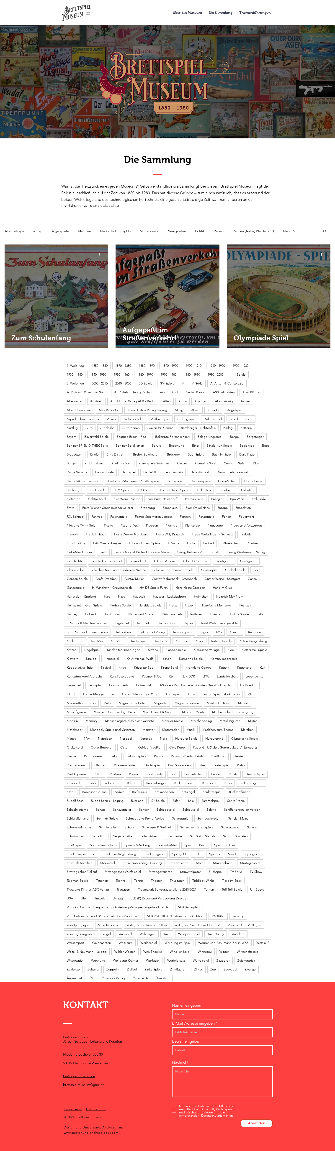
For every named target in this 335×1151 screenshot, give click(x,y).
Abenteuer (74, 401)
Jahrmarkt (144, 623)
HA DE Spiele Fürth (154, 588)
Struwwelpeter (190, 872)
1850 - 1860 (100, 366)
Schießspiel (191, 809)
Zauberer (223, 960)
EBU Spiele (98, 490)
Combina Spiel (205, 463)
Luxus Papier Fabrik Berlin (221, 694)
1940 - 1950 (98, 374)
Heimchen (201, 596)
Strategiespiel (250, 863)
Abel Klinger (251, 392)
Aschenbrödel (133, 419)
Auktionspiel (213, 419)
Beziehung (176, 445)
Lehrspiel (94, 685)
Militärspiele (149, 231)
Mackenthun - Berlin (81, 703)
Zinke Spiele (153, 969)
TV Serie (236, 872)
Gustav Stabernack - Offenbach (174, 579)
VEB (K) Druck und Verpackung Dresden (159, 898)
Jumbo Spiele (182, 632)
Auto (89, 428)
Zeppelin (112, 969)
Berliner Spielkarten (130, 445)
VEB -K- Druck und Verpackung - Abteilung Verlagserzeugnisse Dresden (118, 907)
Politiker (115, 774)
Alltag (37, 231)
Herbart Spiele (120, 605)
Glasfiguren (248, 561)
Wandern (238, 934)
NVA (87, 738)
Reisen (219, 231)
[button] (324, 231)
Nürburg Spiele (186, 738)
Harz (107, 596)
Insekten (216, 614)
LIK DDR (189, 676)
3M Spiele (167, 383)
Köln (172, 676)
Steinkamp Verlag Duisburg (142, 863)
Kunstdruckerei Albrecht (84, 676)
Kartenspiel (139, 641)
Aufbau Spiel (160, 419)
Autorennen (131, 428)
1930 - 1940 (74, 374)
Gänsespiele (75, 588)
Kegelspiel (91, 650)
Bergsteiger (255, 437)
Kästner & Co (151, 676)
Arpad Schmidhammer (83, 419)
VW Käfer (218, 916)
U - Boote (257, 889)
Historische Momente (216, 605)
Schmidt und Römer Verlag (145, 818)
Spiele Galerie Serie (81, 854)
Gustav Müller (134, 579)
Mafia (107, 703)
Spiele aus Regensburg (119, 854)
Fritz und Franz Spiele (144, 543)
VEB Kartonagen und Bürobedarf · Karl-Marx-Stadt (103, 916)
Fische (108, 525)
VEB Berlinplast (189, 907)
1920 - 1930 (240, 366)
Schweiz (252, 827)
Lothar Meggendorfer (98, 694)
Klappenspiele (175, 650)
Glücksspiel (209, 570)
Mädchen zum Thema (217, 730)
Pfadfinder (218, 756)
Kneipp (91, 659)
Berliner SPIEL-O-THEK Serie (87, 445)
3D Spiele (145, 383)
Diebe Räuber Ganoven (83, 481)
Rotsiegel (188, 792)
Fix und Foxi (129, 525)
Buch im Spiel (222, 454)
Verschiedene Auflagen (244, 925)
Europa (222, 508)
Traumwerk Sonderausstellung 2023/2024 (167, 889)
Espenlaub (170, 508)
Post (173, 774)
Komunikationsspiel (224, 659)
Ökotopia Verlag (113, 978)
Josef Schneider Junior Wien (87, 632)
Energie (216, 499)
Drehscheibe (253, 481)
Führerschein (231, 543)
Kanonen (254, 632)
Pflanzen (100, 765)
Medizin (72, 721)
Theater (156, 881)
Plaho (241, 765)
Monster (149, 730)
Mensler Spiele (172, 721)
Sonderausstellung (103, 845)
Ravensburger (156, 783)
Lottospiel (173, 694)
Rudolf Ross (75, 801)
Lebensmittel (254, 676)
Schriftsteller (108, 827)
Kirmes (153, 650)
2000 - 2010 (100, 383)
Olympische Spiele (244, 738)
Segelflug (99, 836)
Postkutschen (194, 774)
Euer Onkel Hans (198, 508)
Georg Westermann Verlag (246, 552)
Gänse (252, 579)
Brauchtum (74, 454)
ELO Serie (145, 490)
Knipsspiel (111, 659)
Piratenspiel (221, 765)
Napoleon (105, 738)
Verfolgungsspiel (78, 925)
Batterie (246, 428)
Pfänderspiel (151, 765)
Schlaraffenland (78, 818)
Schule (129, 827)
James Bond (167, 623)
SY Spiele (158, 801)
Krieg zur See (143, 667)
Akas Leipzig (224, 401)
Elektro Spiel (97, 499)
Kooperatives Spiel (80, 667)
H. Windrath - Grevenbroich (112, 588)
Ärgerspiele (60, 231)
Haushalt (139, 596)
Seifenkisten (148, 836)
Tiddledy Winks (203, 881)
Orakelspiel (75, 747)
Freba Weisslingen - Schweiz (212, 534)
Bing (195, 445)
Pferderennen (77, 765)
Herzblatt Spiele (150, 605)
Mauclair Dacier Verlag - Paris (114, 712)
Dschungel (74, 490)
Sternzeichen (179, 863)
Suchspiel (215, 872)
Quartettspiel (255, 774)
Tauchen (102, 881)
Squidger (250, 854)
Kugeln (224, 667)
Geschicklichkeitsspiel (106, 561)
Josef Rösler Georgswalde (219, 623)
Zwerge (250, 969)
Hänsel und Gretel (141, 614)
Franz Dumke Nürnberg (131, 534)
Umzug (118, 898)
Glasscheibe (75, 570)
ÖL (92, 978)
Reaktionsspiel (184, 783)
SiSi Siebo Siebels (202, 836)
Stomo (200, 863)
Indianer (196, 614)
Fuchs (191, 543)
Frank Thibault (96, 534)
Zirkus (198, 969)
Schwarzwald (230, 827)
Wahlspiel (125, 934)
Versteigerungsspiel (81, 934)
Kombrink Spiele (191, 659)
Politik (200, 231)
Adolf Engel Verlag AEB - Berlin (132, 401)
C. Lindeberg (94, 463)
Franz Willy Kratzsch (170, 534)
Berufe (156, 445)
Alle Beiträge (14, 231)
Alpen (195, 410)
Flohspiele (192, 525)
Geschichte (75, 561)
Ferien (226, 516)
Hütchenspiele (172, 614)
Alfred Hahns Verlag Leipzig (147, 410)
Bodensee (247, 445)
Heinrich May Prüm (229, 596)
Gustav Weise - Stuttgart (222, 579)
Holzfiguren (112, 614)
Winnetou (205, 952)
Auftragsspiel (186, 419)
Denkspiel (128, 472)
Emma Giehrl (194, 499)
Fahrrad (97, 516)
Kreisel (106, 667)
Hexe (189, 605)
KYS (219, 632)
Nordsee (146, 738)
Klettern (72, 659)
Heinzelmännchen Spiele (84, 605)
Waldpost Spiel (189, 934)
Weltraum (126, 943)
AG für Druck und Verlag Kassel (182, 392)
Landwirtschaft (227, 676)
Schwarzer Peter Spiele (196, 827)
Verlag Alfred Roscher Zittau (147, 925)
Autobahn (107, 428)
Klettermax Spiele (254, 650)
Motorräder (170, 730)
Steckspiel (107, 863)
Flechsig (172, 525)
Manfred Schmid (218, 703)
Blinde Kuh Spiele (219, 445)
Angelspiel (234, 410)
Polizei (133, 774)
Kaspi (200, 641)
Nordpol (126, 738)
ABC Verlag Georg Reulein (133, 392)
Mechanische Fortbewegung (232, 712)
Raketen (133, 783)
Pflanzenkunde (124, 765)
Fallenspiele (118, 516)
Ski (225, 836)
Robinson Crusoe (94, 792)
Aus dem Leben (241, 419)
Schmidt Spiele (107, 818)
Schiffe (211, 809)
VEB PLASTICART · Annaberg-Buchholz (175, 916)
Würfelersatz (176, 960)
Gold (256, 570)
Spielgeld (179, 854)
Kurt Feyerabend (122, 676)
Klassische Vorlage (207, 650)
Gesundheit (137, 561)
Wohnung (98, 960)
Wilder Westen (125, 952)
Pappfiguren (93, 756)
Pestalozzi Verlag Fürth (187, 756)
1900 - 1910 (193, 366)
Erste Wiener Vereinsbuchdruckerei (107, 508)
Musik (190, 730)
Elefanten (73, 499)
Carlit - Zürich (121, 463)
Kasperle (181, 641)
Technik (121, 881)
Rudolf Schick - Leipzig (107, 801)
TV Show (256, 872)
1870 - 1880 (123, 366)
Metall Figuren (230, 721)
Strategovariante (160, 872)
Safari (176, 801)
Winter (224, 952)
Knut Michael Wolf (140, 659)
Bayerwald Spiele (96, 437)
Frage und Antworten (246, 525)
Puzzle (233, 774)
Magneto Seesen (187, 703)
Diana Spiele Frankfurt (232, 472)
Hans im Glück (223, 588)
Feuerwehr (246, 516)
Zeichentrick (246, 960)
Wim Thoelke (152, 952)
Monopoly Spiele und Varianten (112, 730)
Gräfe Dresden (106, 579)
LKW (206, 676)
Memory (91, 721)
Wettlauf (262, 943)
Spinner (214, 854)
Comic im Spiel (234, 463)
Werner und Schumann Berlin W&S (223, 943)
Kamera (234, 632)
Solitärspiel (74, 845)
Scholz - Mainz (238, 818)
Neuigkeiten (177, 231)
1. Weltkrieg (75, 366)
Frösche (173, 543)
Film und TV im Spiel (81, 525)
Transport (123, 889)
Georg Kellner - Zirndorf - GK (198, 552)
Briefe (94, 454)
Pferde (238, 756)
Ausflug (72, 428)
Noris (164, 738)
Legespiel (74, 685)
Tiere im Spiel (232, 881)
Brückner (173, 454)
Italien (261, 614)
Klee (230, 650)
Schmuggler (181, 818)
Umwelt (99, 898)
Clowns (182, 463)
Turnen (209, 889)
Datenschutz (96, 1109)
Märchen (84, 231)
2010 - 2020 (123, 383)
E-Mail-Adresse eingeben (193, 1023)
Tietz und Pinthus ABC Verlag (88, 889)
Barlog (228, 428)
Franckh (72, 534)
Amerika (213, 410)
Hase (121, 596)
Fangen (185, 516)
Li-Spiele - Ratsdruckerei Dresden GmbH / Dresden (195, 685)
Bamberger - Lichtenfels (198, 428)
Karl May (97, 641)
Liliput (71, 694)
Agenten (200, 401)
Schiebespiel (166, 809)
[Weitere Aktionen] (100, 254)
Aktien (245, 401)
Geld (103, 552)
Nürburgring (214, 738)
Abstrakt (96, 401)
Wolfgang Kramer (125, 960)
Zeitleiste (73, 969)
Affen (167, 401)
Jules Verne (124, 632)
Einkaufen (204, 490)
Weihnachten (101, 943)
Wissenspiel (75, 960)
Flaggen (152, 525)
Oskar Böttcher (102, 747)
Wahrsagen (148, 934)
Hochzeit (245, 605)
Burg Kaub (247, 454)
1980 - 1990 (192, 374)
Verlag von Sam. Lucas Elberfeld (197, 925)
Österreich (140, 978)
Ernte (71, 508)
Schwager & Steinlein (157, 827)
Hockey (72, 614)
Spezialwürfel (167, 845)
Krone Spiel (169, 667)
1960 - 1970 (145, 374)
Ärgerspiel (74, 978)
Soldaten (241, 836)
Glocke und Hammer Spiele (173, 570)
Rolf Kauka (139, 792)
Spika (197, 854)
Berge (234, 437)
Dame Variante (77, 472)
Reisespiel (209, 783)
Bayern (72, 437)
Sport (232, 854)
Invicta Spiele (239, 614)
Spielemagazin (154, 854)
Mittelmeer (74, 730)
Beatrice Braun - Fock (131, 437)
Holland (90, 614)
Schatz (100, 809)
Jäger (204, 632)
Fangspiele (206, 516)
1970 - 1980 (168, 374)
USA (70, 898)
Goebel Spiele (235, 570)
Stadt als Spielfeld (80, 863)
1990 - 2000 (215, 374)
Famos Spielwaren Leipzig (153, 516)
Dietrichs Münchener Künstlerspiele (133, 481)
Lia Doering (248, 685)
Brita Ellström (115, 454)
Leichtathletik (118, 685)
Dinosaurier (175, 481)
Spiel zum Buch (195, 845)
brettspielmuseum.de (79, 1076)
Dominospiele (200, 481)
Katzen (72, 650)
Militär (252, 721)
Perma (158, 756)
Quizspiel (73, 783)
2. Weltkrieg (75, 383)
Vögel (107, 934)
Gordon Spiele (77, 579)
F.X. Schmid (75, 516)
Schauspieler (122, 809)
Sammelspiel (210, 801)
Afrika (182, 401)
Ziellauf (132, 969)
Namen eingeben (186, 1005)
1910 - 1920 (217, 366)
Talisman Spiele (77, 881)
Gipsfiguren (224, 561)
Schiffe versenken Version (242, 809)
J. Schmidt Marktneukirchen (87, 623)
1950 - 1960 (121, 374)
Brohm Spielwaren (146, 454)
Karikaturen (75, 641)
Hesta (173, 605)
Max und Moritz (193, 712)
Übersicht (163, 978)
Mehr (287, 231)
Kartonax (161, 641)
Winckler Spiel (180, 952)
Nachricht (180, 1062)
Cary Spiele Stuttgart (154, 463)
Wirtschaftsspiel (248, 952)
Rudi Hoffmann (239, 792)
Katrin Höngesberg (253, 641)
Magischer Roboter (132, 703)
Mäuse (71, 738)
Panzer (71, 756)
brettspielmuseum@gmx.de (83, 1084)
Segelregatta (122, 836)
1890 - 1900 (170, 366)
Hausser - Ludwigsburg (169, 596)
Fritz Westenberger (107, 543)
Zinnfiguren (178, 969)
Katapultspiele (221, 641)
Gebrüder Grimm (79, 552)
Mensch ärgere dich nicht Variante (129, 721)
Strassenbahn (222, 863)
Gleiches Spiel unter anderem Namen (119, 570)
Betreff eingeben (186, 1041)
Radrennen (111, 783)
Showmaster (173, 836)
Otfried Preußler (150, 747)
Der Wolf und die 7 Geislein (163, 472)
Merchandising (201, 721)
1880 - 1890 (147, 366)
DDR (256, 463)
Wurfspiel (153, 960)
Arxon (111, 419)
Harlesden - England (81, 596)
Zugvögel (230, 969)
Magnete (160, 703)
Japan (188, 623)
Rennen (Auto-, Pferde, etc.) (253, 231)
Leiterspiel (143, 685)
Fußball (208, 543)
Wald (166, 934)
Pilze (201, 765)
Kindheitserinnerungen (123, 650)
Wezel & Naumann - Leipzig (87, 952)
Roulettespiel (212, 792)
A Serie (197, 383)
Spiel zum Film (224, 845)
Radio (92, 783)
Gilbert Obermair (195, 561)
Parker (114, 756)
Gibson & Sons (164, 561)
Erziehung (148, 508)
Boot (265, 445)
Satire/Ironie (236, 801)
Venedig (238, 916)
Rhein (228, 783)
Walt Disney (215, 934)
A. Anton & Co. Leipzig (227, 383)
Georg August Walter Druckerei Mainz (141, 552)
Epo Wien (237, 499)
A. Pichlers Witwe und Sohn (86, 392)
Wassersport (75, 943)
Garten (253, 543)
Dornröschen (227, 481)
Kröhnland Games (198, 667)
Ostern (125, 747)
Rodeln (119, 792)
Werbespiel (148, 943)
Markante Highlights (115, 231)
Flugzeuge (215, 525)
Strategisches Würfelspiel (123, 872)
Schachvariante (77, 809)
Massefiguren (76, 712)
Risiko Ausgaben (251, 783)
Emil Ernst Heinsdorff (162, 499)
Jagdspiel (122, 623)
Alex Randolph (109, 410)
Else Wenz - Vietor (127, 499)
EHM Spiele (121, 490)
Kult (262, 667)
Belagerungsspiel (209, 437)
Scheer (144, 809)
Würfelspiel (201, 960)
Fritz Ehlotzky (76, 543)
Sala (191, 801)
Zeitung (93, 969)
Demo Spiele (104, 472)
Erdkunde (259, 499)
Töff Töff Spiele (232, 889)
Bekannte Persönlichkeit (172, 437)
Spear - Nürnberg (137, 845)
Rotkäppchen (164, 792)
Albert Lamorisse (79, 410)
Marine (243, 703)
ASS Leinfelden (224, 392)
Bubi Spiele (196, 454)
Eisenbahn (226, 490)
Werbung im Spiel (178, 943)
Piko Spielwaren (179, 765)
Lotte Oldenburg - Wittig (140, 694)
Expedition (243, 508)
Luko (191, 694)
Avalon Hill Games (160, 428)
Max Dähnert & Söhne (158, 712)
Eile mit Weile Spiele (174, 490)
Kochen (165, 659)
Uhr (83, 898)
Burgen (72, 463)
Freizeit (245, 534)
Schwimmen (75, 836)
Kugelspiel (244, 667)
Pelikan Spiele (136, 756)
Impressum (73, 1109)
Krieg (122, 667)
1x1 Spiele (238, 374)
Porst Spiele (154, 774)
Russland (137, 801)
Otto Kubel (177, 747)
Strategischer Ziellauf (82, 872)
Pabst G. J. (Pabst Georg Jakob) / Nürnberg (225, 747)
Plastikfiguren (76, 774)
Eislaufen (247, 490)
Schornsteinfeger (79, 827)
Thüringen (177, 881)
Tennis (138, 881)
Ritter (71, 792)
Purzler (216, 774)
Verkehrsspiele (108, 925)
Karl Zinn (117, 641)
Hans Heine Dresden (190, 588)
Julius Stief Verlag (152, 632)
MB (249, 694)
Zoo (213, 969)
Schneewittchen (208, 818)
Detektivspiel (200, 472)
